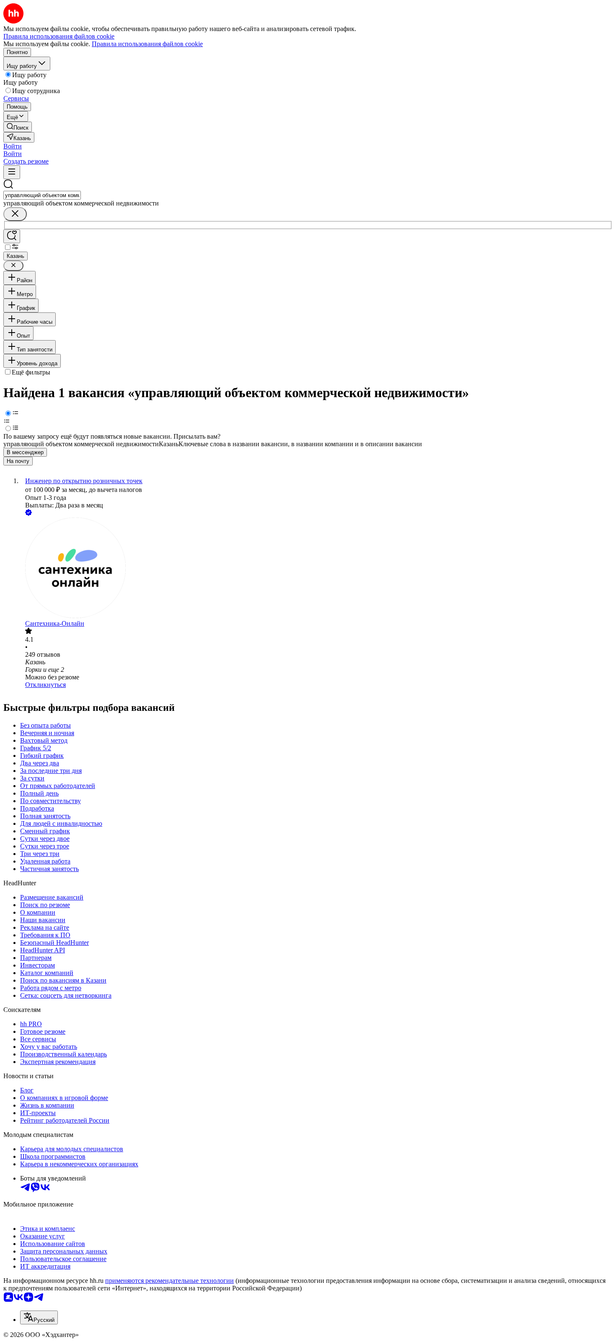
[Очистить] (15, 214)
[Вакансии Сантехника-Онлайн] (316, 569)
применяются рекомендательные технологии (169, 1280)
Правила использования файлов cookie (147, 43)
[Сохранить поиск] (11, 236)
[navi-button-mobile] (11, 172)
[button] (12, 146)
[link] (17, 127)
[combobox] (42, 195)
